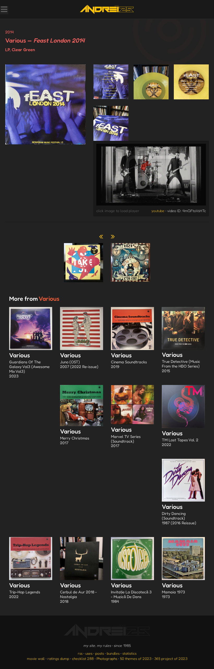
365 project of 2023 (170, 658)
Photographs (107, 658)
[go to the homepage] (107, 9)
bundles (113, 653)
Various (29, 365)
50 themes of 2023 (135, 658)
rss (80, 653)
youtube (157, 210)
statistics (129, 653)
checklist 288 (83, 658)
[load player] (151, 176)
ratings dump (58, 658)
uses (88, 653)
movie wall (36, 658)
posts (99, 653)
